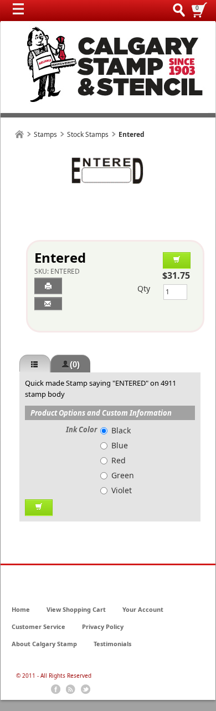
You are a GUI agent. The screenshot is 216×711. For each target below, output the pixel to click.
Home (21, 609)
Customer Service (38, 626)
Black (121, 430)
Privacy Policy (103, 626)
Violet (121, 490)
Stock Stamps (88, 134)
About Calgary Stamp (44, 644)
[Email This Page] (48, 303)
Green (122, 475)
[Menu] (21, 11)
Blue (119, 445)
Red (118, 460)
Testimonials (112, 644)
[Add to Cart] (177, 260)
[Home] (19, 134)
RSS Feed (70, 689)
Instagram (85, 689)
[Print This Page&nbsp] (48, 286)
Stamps (45, 134)
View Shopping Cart (76, 609)
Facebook (55, 689)
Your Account (142, 609)
